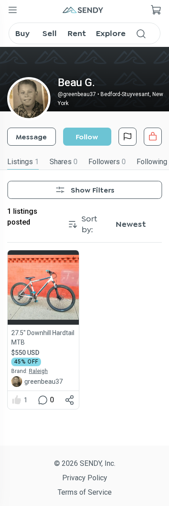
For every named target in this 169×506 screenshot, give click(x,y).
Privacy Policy (84, 478)
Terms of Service (85, 492)
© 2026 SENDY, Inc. (84, 463)
